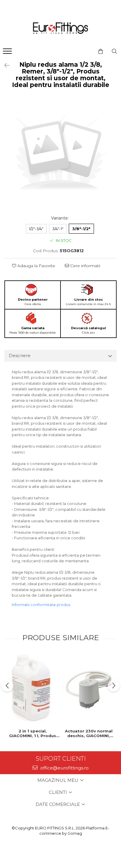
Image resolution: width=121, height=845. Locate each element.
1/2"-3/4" (36, 228)
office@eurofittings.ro (64, 768)
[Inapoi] (4, 65)
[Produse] (8, 52)
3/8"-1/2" (81, 228)
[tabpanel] (60, 153)
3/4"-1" (57, 228)
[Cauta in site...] (114, 51)
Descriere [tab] (20, 355)
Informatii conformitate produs (41, 604)
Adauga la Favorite (35, 265)
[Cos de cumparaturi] (100, 51)
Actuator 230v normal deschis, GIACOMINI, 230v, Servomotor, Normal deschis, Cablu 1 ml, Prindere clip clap (88, 733)
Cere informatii (84, 265)
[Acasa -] (60, 28)
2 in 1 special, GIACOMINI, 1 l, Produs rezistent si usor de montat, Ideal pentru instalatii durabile (32, 733)
